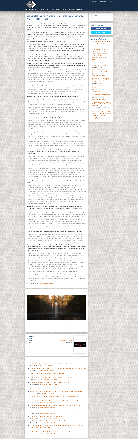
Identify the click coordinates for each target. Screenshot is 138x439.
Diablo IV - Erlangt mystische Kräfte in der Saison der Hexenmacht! (50, 432)
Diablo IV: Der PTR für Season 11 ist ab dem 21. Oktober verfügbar (50, 382)
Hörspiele (70, 9)
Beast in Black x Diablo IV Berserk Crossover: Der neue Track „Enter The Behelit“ (54, 400)
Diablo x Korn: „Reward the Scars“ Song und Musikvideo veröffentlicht (50, 364)
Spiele (58, 9)
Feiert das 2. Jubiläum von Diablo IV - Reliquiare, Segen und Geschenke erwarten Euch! (56, 391)
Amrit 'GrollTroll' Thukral (98, 46)
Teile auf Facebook (101, 28)
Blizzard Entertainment (66, 340)
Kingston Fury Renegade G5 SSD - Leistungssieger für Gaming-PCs (100, 80)
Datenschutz (103, 1)
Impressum (95, 1)
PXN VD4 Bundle (97, 88)
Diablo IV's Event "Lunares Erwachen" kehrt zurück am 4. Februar (49, 421)
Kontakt (111, 1)
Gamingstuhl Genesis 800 (99, 65)
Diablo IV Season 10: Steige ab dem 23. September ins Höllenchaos (50, 387)
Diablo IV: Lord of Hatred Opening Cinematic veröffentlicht (47, 373)
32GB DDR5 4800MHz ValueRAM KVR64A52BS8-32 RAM (100, 57)
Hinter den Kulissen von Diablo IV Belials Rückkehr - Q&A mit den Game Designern (54, 396)
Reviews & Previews (47, 9)
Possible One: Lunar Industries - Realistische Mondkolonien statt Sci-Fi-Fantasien (101, 104)
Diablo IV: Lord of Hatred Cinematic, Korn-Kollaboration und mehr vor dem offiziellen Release (58, 368)
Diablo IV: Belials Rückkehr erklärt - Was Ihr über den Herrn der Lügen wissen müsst (55, 405)
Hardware (79, 9)
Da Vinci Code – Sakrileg (99, 49)
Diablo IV (104, 17)
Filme (64, 9)
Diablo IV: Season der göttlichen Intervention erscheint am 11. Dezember (51, 377)
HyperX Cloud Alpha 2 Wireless (101, 72)
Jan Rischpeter (96, 91)
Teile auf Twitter (101, 32)
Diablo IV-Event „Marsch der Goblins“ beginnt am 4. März (47, 416)
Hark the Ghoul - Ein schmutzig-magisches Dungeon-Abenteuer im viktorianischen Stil (101, 113)
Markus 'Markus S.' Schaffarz (46, 283)
